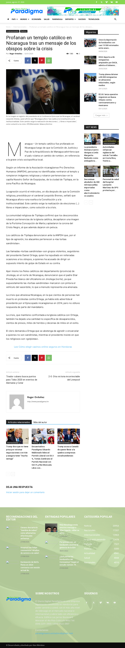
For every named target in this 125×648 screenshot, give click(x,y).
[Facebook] (96, 2)
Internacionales (20, 27)
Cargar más (100, 115)
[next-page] (13, 474)
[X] (101, 2)
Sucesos (82, 19)
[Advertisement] (43, 134)
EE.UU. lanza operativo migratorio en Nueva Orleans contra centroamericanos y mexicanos (108, 99)
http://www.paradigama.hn (38, 401)
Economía (36, 19)
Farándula (57, 19)
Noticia (87, 143)
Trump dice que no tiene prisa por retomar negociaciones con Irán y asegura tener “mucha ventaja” (17, 452)
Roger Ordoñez (16, 53)
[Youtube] (116, 2)
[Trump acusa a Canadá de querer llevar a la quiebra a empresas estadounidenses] (68, 436)
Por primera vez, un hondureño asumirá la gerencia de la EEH (69, 545)
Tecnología (93, 19)
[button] (115, 19)
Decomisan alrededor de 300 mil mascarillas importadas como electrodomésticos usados (92, 187)
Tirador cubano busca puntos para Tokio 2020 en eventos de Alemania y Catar (21, 379)
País (14, 19)
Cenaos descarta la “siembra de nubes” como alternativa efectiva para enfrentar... (29, 533)
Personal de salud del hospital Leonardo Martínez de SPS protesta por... (111, 184)
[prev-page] (8, 474)
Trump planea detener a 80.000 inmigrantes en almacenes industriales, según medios (108, 79)
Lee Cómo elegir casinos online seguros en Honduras (43, 346)
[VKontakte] (111, 2)
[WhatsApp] (49, 60)
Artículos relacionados (19, 422)
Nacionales (89, 175)
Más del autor (40, 422)
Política (24, 31)
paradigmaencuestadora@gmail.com (54, 633)
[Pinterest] (42, 60)
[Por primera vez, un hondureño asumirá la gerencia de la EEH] (51, 545)
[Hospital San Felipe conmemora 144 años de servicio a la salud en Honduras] (12, 550)
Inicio (8, 27)
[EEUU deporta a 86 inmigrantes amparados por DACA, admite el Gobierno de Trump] (90, 60)
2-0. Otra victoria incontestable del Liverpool (64, 378)
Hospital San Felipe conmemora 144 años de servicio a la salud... (30, 550)
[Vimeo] (106, 2)
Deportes (69, 19)
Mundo (23, 19)
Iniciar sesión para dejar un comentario (25, 492)
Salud (46, 19)
